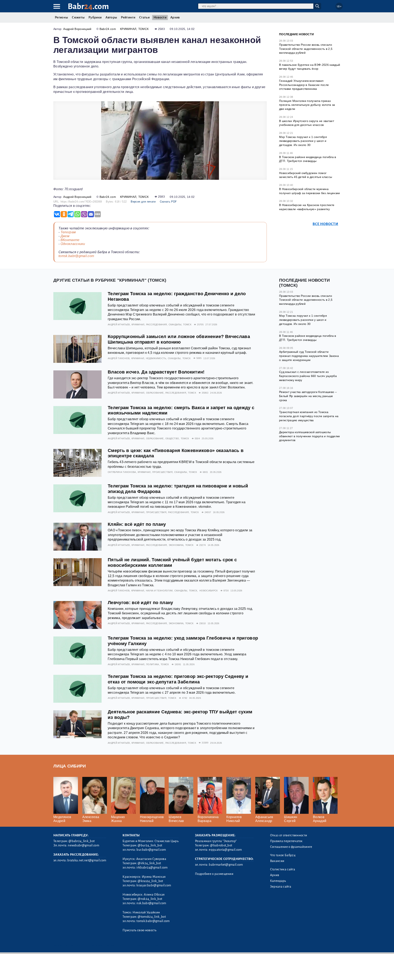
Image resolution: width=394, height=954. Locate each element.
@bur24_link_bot (150, 845)
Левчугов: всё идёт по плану (140, 602)
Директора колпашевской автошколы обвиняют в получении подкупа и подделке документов (309, 436)
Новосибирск (208, 590)
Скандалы (175, 324)
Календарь (278, 880)
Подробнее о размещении (214, 873)
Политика (152, 664)
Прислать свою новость (139, 930)
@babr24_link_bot (82, 841)
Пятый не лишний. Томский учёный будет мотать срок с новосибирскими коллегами (172, 562)
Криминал (128, 29)
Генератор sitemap (147, 945)
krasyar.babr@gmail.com (153, 885)
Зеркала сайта (280, 886)
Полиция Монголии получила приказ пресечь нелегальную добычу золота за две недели (307, 104)
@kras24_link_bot (150, 881)
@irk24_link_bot (149, 863)
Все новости (325, 224)
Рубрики (95, 17)
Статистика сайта (282, 869)
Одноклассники (73, 244)
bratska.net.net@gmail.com (86, 860)
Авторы (111, 17)
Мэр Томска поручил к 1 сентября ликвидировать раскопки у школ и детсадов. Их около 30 (303, 141)
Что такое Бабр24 (283, 855)
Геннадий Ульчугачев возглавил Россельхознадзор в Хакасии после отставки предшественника (304, 84)
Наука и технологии (159, 590)
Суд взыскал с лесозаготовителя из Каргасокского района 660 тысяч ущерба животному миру (308, 375)
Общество (172, 438)
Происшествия (162, 472)
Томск (143, 29)
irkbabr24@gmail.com (151, 867)
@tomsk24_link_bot (152, 916)
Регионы (61, 17)
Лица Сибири (69, 766)
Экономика (176, 545)
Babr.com (88, 6)
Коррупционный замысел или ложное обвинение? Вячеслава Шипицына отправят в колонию (179, 339)
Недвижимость (156, 358)
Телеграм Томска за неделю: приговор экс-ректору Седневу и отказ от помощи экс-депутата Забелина (178, 679)
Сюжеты (78, 17)
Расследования (156, 324)
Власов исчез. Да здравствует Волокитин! (156, 372)
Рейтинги (128, 17)
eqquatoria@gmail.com (225, 849)
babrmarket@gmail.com (226, 864)
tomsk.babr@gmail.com (76, 256)
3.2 (78, 945)
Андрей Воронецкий (77, 29)
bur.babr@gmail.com (151, 849)
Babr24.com (108, 29)
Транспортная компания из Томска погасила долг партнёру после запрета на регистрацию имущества (308, 416)
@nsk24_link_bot (150, 898)
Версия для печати (143, 201)
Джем (65, 236)
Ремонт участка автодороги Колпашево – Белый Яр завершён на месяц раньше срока (308, 396)
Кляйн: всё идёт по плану (137, 524)
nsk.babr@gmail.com (151, 903)
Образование (155, 393)
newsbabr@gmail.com (83, 845)
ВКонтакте (70, 240)
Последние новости (296, 34)
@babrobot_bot (221, 845)
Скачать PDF (168, 201)
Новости (159, 17)
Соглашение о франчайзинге (291, 846)
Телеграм (68, 232)
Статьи (144, 17)
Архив (175, 17)
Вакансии (277, 861)
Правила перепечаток (286, 841)
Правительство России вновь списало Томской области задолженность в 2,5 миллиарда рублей (305, 48)
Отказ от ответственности (288, 835)
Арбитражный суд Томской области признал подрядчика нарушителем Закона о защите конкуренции (309, 355)
